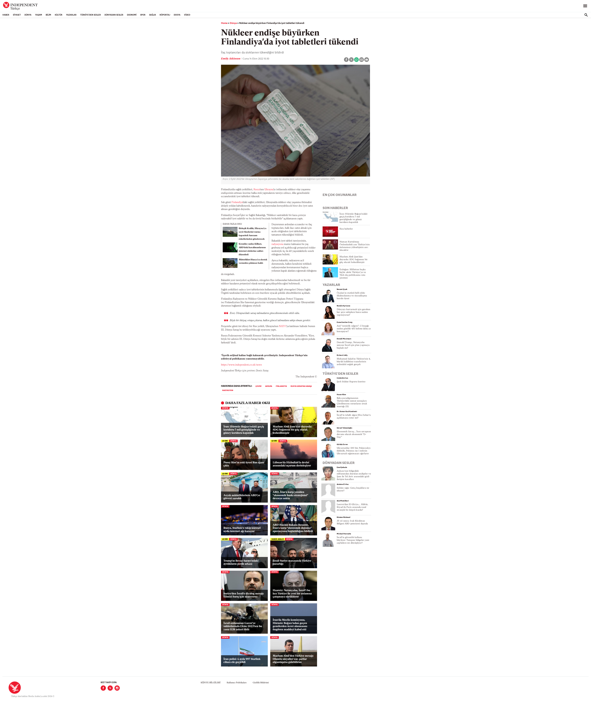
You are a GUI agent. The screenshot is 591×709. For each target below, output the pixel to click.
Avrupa (268, 386)
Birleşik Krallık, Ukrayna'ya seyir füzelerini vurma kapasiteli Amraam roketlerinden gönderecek (252, 233)
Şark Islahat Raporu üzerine (351, 382)
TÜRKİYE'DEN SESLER (90, 15)
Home (224, 23)
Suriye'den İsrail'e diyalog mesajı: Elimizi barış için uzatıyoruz (243, 595)
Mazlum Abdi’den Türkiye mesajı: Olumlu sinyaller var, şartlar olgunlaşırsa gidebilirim (293, 659)
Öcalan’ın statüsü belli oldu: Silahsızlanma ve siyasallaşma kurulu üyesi (352, 296)
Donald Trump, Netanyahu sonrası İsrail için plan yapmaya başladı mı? (353, 345)
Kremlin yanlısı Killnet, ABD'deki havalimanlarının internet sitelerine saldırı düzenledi (252, 249)
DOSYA (177, 15)
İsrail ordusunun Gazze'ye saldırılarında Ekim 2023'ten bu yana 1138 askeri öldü (242, 626)
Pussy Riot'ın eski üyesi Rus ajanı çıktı (243, 464)
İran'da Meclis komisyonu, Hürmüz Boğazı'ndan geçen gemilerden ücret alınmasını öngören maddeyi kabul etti (290, 625)
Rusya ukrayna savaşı (301, 386)
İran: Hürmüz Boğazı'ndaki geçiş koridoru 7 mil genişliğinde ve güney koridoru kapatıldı (243, 429)
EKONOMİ (132, 15)
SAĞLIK (152, 15)
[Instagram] (117, 688)
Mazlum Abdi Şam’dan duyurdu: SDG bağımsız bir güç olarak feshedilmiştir (292, 429)
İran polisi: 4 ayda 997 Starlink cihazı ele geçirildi (241, 661)
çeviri (258, 386)
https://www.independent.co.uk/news (241, 365)
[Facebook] (103, 688)
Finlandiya (237, 202)
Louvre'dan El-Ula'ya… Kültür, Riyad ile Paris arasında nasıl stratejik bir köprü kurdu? (352, 507)
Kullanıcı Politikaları (237, 683)
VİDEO (187, 15)
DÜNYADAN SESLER (114, 15)
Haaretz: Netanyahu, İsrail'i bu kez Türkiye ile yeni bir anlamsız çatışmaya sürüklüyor (292, 593)
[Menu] (585, 6)
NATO (282, 326)
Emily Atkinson (231, 58)
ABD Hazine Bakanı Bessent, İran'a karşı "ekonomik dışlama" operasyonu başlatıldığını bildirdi (293, 528)
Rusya (256, 189)
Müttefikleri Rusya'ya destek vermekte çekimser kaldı (253, 261)
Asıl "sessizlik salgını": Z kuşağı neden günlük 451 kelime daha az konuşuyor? (354, 329)
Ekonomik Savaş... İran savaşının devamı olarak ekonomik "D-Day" (354, 434)
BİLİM (48, 15)
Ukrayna (268, 189)
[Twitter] (110, 688)
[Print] (366, 59)
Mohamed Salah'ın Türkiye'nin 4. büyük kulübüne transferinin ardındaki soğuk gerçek (354, 362)
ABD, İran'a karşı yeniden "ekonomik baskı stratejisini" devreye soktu (290, 495)
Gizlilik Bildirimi (261, 683)
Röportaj (165, 15)
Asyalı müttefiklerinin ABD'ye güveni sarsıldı (241, 497)
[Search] (586, 15)
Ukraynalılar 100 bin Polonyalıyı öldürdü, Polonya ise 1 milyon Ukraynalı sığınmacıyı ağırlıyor (353, 451)
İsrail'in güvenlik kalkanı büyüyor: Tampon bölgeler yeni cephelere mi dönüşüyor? (353, 540)
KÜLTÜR (58, 15)
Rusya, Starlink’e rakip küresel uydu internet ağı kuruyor (242, 529)
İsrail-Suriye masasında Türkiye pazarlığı (292, 562)
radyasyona (277, 244)
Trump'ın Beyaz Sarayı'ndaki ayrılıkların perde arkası (240, 562)
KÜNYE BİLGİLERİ (210, 683)
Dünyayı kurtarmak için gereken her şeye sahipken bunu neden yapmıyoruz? (353, 312)
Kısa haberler (346, 229)
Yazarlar (71, 15)
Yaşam (38, 15)
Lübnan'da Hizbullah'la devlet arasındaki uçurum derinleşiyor (292, 464)
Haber (5, 15)
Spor (142, 15)
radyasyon (227, 390)
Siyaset (17, 15)
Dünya (27, 15)
